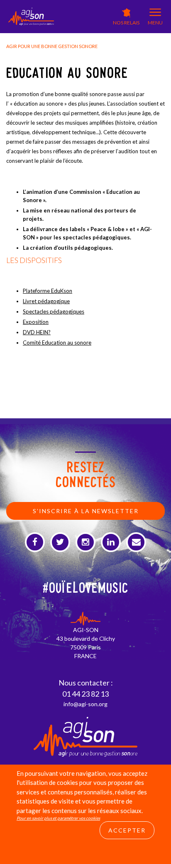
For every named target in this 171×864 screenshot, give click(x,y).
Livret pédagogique (46, 301)
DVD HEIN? (37, 332)
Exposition (36, 322)
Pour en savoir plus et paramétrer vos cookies (58, 818)
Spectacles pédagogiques (53, 311)
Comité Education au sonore (57, 342)
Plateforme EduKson (47, 290)
